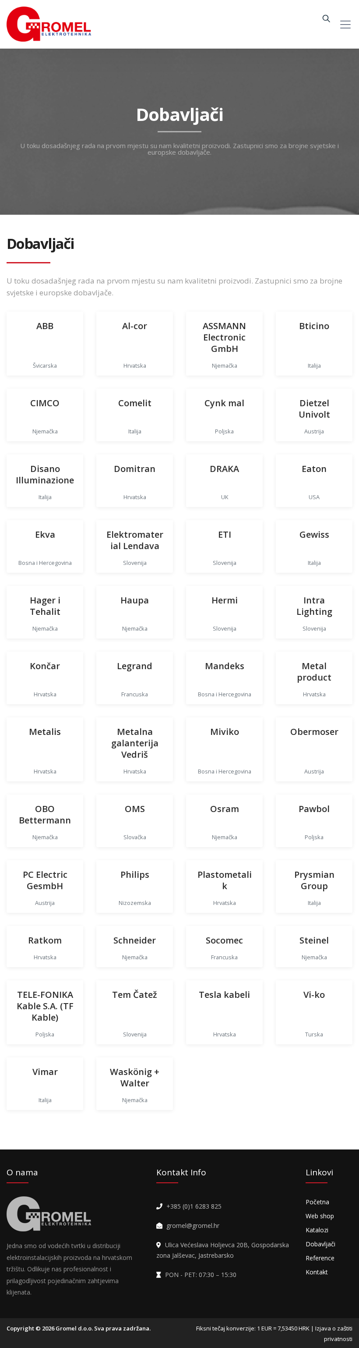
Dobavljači (320, 1244)
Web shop (320, 1216)
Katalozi (317, 1230)
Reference (320, 1258)
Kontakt (317, 1272)
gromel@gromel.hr (192, 1225)
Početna (317, 1202)
